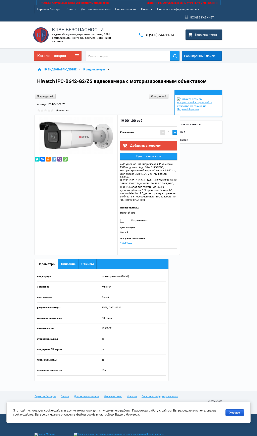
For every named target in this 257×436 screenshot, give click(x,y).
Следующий (158, 96)
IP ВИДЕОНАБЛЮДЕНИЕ (60, 69)
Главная (182, 139)
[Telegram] (54, 159)
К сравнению (139, 220)
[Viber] (59, 159)
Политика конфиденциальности (178, 9)
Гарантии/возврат (49, 9)
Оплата (71, 9)
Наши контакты (125, 9)
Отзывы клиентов (189, 124)
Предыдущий (45, 96)
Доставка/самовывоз (95, 9)
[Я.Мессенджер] (37, 159)
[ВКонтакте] (42, 159)
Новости (146, 9)
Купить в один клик (149, 156)
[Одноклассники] (48, 159)
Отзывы (87, 264)
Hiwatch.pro (128, 212)
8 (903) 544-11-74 (160, 35)
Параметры (46, 264)
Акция (181, 131)
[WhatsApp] (65, 159)
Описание (68, 264)
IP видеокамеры (94, 69)
